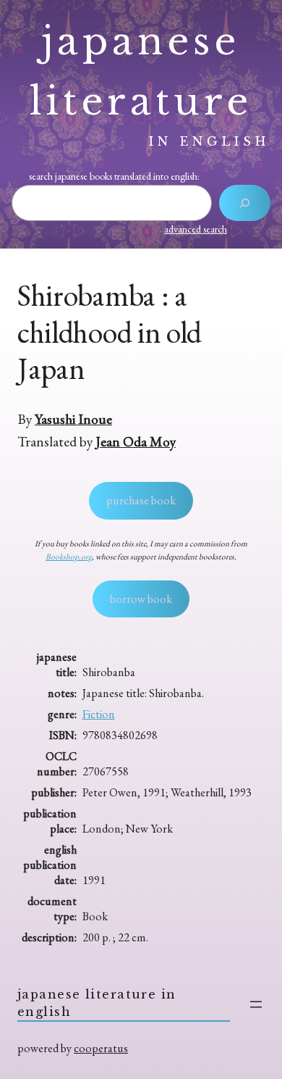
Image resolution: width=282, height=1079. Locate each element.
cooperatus (101, 1048)
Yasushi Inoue (73, 418)
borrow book (141, 599)
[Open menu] (256, 1004)
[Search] (244, 203)
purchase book (141, 500)
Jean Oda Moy (135, 441)
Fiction (98, 714)
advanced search (195, 229)
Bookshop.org (69, 556)
